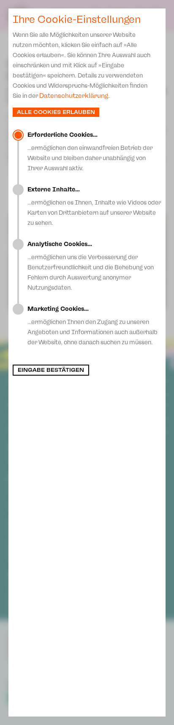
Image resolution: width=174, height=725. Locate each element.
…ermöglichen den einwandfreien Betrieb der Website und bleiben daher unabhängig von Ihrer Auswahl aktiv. (89, 151)
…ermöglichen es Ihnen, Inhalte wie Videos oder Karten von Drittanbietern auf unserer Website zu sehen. (94, 206)
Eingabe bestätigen (51, 370)
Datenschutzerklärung (73, 96)
